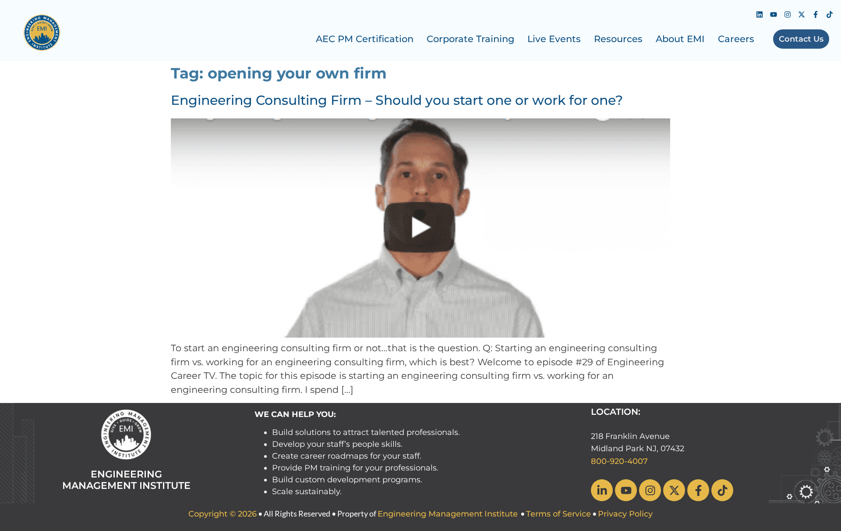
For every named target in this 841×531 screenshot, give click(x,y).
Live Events (554, 38)
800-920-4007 (619, 461)
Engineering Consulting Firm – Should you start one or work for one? (397, 100)
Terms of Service (558, 514)
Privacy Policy (625, 514)
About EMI (680, 38)
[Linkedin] (760, 14)
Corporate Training (470, 38)
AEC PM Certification (364, 38)
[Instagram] (788, 14)
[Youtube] (774, 14)
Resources (618, 38)
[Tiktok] (830, 14)
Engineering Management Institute (448, 514)
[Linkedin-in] (602, 490)
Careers (736, 38)
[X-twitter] (802, 14)
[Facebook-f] (816, 14)
